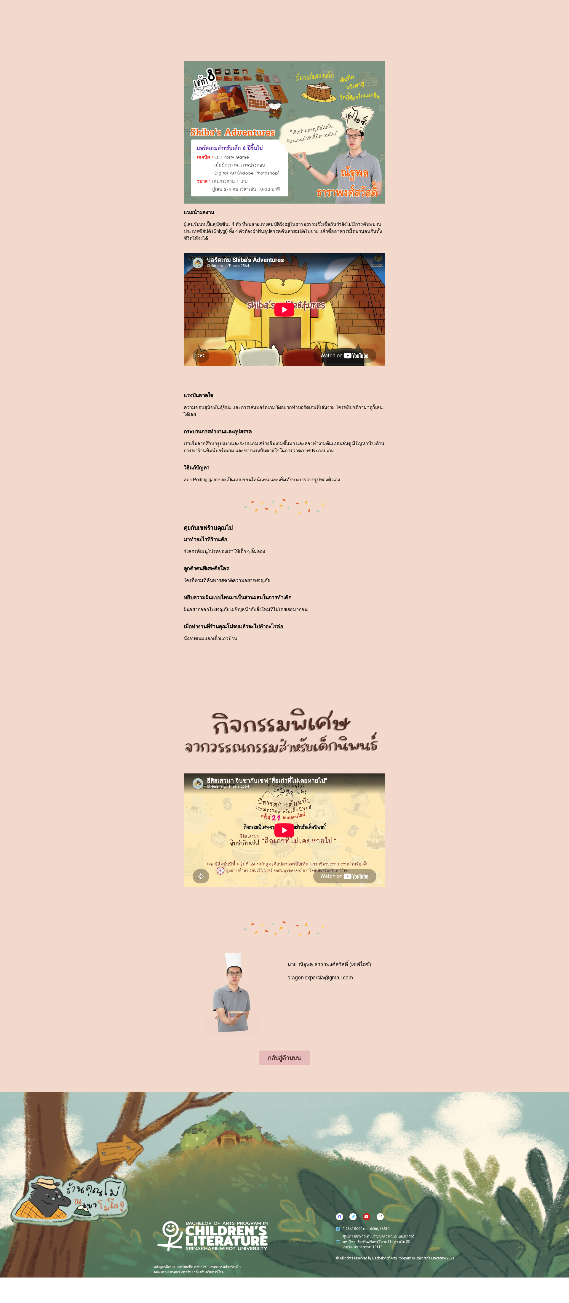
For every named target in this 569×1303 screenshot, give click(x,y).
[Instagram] (380, 1216)
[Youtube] (366, 1216)
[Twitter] (353, 1216)
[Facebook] (339, 1216)
